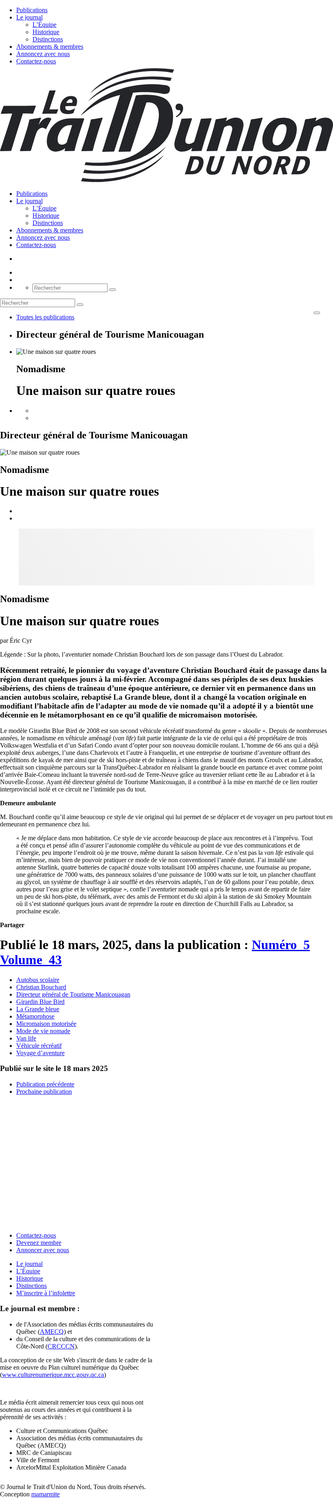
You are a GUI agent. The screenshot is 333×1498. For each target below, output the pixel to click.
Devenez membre (38, 1242)
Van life (26, 1038)
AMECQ (52, 1331)
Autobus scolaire (37, 979)
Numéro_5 (281, 944)
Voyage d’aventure (40, 1052)
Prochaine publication (44, 1091)
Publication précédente (45, 1084)
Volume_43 (31, 959)
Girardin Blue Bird (40, 1001)
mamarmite (45, 1494)
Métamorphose (35, 1016)
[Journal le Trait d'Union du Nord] (166, 179)
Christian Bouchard (41, 987)
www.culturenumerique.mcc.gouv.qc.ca (53, 1374)
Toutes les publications (45, 317)
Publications (32, 10)
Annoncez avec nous (43, 53)
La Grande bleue (37, 1009)
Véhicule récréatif (39, 1045)
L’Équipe (44, 24)
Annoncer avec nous (42, 1250)
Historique (45, 31)
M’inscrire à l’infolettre (45, 1293)
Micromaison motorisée (46, 1023)
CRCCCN (61, 1346)
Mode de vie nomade (43, 1031)
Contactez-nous (36, 61)
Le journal (29, 17)
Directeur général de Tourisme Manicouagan (73, 994)
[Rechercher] (112, 289)
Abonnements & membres (49, 46)
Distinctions (47, 39)
